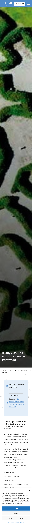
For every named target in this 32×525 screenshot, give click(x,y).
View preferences (16, 518)
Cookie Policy (10, 522)
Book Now (19, 4)
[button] (29, 490)
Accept (16, 508)
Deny (16, 513)
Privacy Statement (20, 522)
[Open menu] (28, 4)
